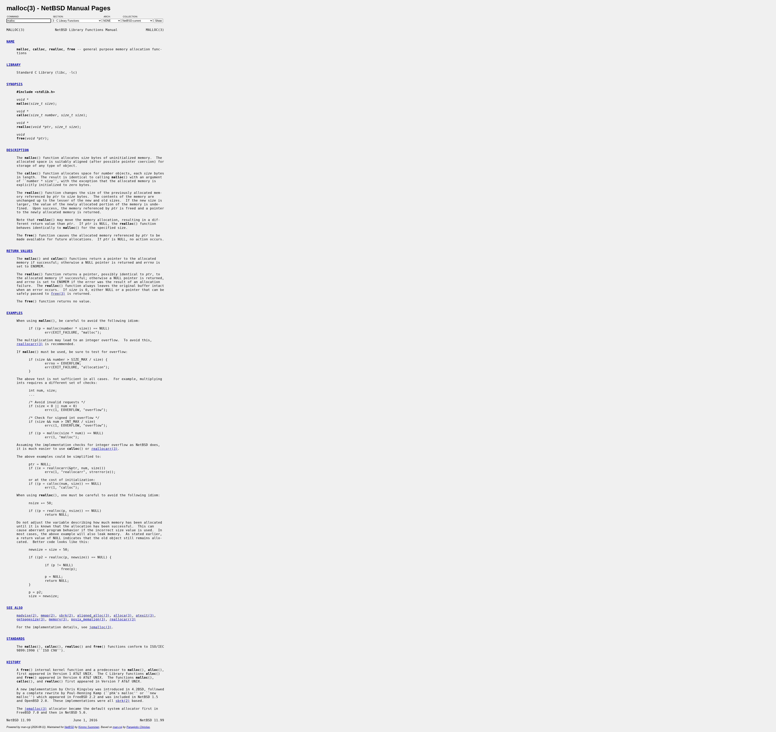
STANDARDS (15, 639)
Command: (14, 17)
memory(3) (58, 619)
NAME (10, 41)
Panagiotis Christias (138, 727)
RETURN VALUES (19, 251)
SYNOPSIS (14, 84)
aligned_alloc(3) (93, 615)
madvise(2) (27, 615)
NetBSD (69, 727)
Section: (59, 17)
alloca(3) (123, 615)
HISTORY (13, 662)
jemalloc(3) (100, 627)
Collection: (130, 17)
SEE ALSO (14, 608)
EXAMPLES (14, 313)
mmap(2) (48, 615)
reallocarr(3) (30, 344)
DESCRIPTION (17, 150)
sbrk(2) (66, 615)
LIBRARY (13, 65)
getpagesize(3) (31, 619)
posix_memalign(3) (88, 619)
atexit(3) (145, 615)
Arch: (109, 17)
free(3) (58, 294)
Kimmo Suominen (88, 727)
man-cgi (117, 727)
